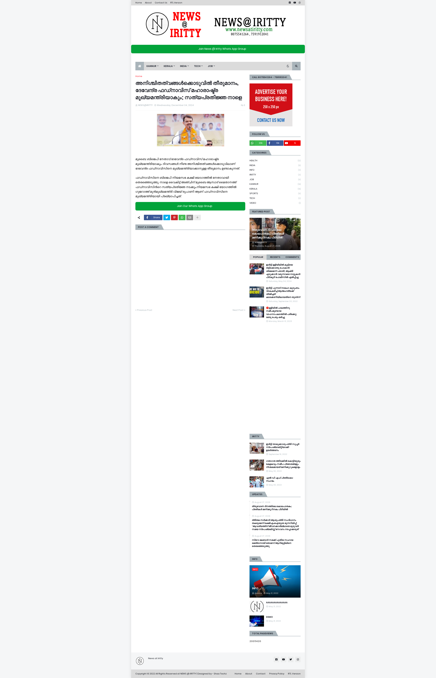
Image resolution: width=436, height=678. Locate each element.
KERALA (275, 188)
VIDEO (275, 203)
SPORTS (275, 193)
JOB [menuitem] (210, 66)
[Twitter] (166, 217)
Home (138, 2)
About (148, 2)
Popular (258, 257)
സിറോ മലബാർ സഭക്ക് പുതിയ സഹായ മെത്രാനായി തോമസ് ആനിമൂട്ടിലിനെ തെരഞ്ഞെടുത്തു (272, 543)
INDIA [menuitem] (183, 66)
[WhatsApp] (182, 217)
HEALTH (275, 160)
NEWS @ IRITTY (188, 673)
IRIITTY (275, 174)
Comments (292, 257)
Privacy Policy (276, 673)
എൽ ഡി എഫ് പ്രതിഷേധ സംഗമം (279, 479)
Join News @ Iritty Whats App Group (222, 49)
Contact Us (161, 2)
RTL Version (176, 2)
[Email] (189, 217)
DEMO (269, 617)
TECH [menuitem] (197, 66)
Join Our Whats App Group (194, 206)
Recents (275, 257)
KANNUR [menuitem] (151, 66)
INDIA (275, 165)
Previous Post (144, 310)
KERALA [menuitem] (168, 66)
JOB (275, 179)
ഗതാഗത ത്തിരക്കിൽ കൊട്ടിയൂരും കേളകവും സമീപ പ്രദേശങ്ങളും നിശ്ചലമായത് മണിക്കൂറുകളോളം (283, 464)
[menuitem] (139, 66)
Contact (261, 673)
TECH (275, 198)
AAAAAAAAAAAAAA (276, 602)
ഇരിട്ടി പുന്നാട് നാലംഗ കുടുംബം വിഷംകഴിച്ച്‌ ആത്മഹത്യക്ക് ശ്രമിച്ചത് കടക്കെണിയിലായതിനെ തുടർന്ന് (283, 292)
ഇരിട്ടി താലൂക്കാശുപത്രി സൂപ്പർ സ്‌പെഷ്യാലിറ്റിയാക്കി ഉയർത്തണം (282, 447)
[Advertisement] (275, 378)
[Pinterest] (174, 217)
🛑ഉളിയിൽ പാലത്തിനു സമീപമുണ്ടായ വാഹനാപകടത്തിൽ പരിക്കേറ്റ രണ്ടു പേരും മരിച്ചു (281, 312)
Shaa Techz (220, 673)
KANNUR (275, 184)
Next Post (238, 310)
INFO (275, 170)
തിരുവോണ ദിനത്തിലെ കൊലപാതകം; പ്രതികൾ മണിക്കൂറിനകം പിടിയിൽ (268, 233)
